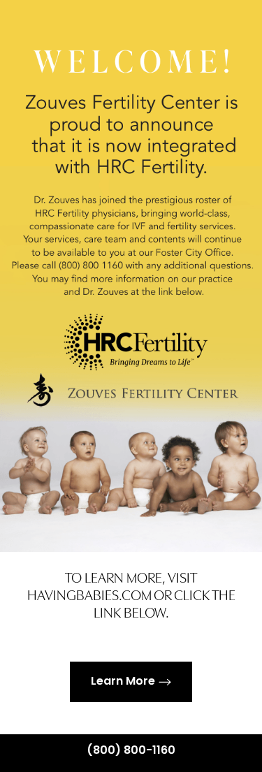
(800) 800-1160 (131, 751)
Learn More (123, 681)
